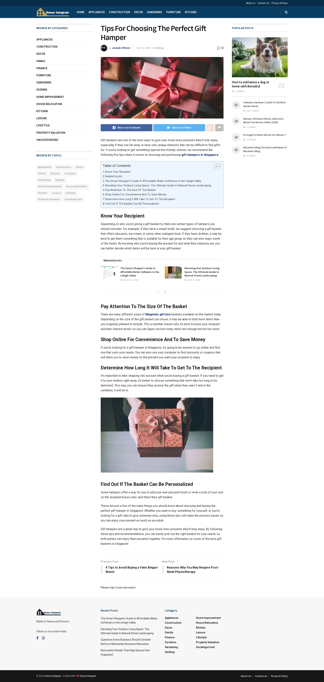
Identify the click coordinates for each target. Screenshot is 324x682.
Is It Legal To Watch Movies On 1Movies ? (264, 135)
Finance (41, 68)
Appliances (96, 12)
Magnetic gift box (158, 314)
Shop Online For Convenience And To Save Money (135, 194)
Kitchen (190, 12)
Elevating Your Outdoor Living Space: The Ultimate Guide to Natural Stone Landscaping (158, 185)
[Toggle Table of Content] (215, 166)
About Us (250, 3)
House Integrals (53, 676)
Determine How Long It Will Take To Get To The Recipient (140, 199)
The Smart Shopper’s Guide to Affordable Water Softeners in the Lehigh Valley (153, 181)
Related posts (113, 176)
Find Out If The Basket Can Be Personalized (132, 203)
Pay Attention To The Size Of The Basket (130, 190)
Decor (138, 12)
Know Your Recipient (118, 171)
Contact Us (263, 3)
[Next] (165, 292)
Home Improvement (50, 96)
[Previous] (158, 292)
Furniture (173, 12)
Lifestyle (43, 125)
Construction (119, 12)
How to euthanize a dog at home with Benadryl (250, 84)
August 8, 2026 (130, 280)
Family (40, 61)
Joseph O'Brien (121, 48)
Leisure (41, 118)
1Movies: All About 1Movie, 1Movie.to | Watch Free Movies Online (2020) (263, 120)
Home (80, 12)
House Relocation (49, 104)
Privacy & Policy (280, 3)
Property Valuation (50, 132)
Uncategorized (47, 139)
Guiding (159, 48)
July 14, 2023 (143, 48)
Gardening (154, 12)
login (112, 587)
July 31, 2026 (193, 280)
